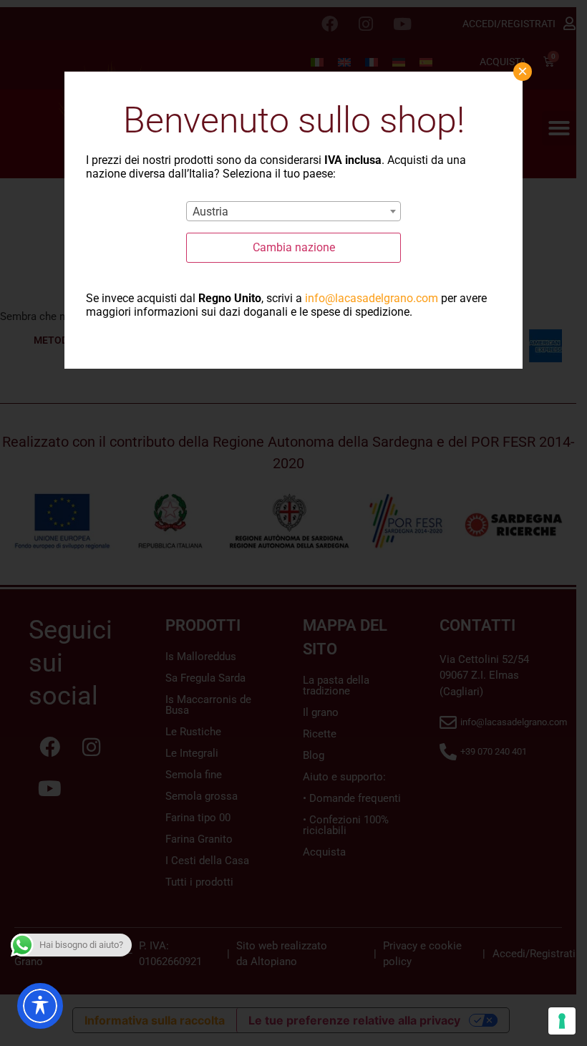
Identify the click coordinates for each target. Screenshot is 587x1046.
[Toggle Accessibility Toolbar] (40, 1006)
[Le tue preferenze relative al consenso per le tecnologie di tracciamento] (562, 1021)
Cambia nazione (294, 247)
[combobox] (293, 211)
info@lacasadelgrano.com (371, 298)
